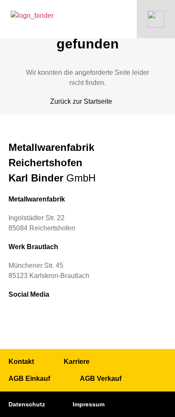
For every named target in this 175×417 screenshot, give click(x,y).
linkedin (16, 315)
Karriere (77, 361)
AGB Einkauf (29, 378)
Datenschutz (26, 404)
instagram (74, 315)
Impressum (88, 404)
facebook (55, 315)
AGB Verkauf (100, 378)
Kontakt (21, 361)
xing (35, 315)
